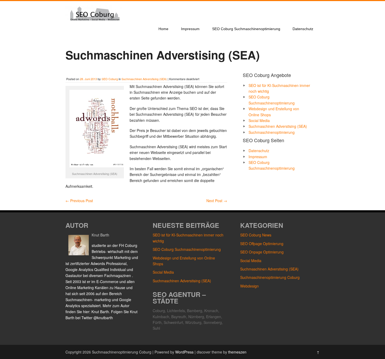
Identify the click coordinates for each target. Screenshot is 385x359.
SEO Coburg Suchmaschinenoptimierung (246, 29)
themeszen (237, 352)
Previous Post (79, 200)
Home (163, 29)
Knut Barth (100, 235)
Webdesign (249, 286)
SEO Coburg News (255, 235)
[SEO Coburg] (94, 18)
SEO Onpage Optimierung (262, 252)
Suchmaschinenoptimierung (272, 132)
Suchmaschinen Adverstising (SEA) (144, 79)
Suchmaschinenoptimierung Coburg (270, 277)
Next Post (216, 200)
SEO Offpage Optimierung (261, 243)
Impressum (190, 29)
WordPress (184, 352)
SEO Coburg (110, 79)
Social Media (259, 120)
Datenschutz (303, 29)
